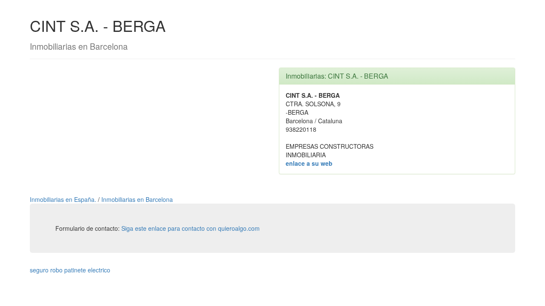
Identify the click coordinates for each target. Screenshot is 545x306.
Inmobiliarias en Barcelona (137, 199)
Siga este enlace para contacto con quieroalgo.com (190, 228)
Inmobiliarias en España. (64, 199)
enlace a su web (309, 163)
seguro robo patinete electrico (70, 270)
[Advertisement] (148, 127)
